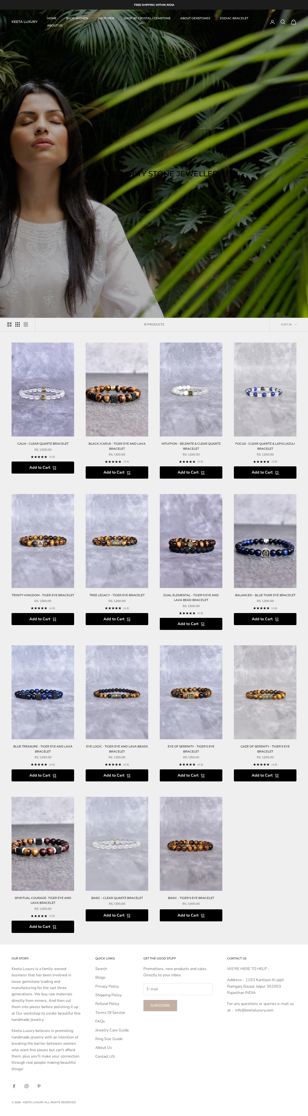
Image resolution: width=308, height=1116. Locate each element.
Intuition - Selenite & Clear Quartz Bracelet (191, 446)
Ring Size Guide (109, 1039)
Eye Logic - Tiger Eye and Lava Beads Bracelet (117, 749)
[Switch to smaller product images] (17, 324)
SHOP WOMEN (77, 18)
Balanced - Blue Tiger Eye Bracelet (265, 595)
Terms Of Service (110, 1012)
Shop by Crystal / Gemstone (147, 18)
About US (54, 25)
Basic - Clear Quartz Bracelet (117, 898)
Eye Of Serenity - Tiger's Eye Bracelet (191, 749)
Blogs (100, 977)
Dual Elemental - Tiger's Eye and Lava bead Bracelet (191, 597)
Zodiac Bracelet (234, 18)
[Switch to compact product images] (26, 324)
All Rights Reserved (60, 1102)
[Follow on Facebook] (14, 1086)
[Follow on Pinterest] (39, 1086)
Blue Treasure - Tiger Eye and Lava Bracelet (42, 749)
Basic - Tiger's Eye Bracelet (191, 898)
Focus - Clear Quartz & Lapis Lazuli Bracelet (265, 446)
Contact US (105, 1056)
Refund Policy (107, 1003)
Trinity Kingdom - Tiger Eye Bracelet (43, 595)
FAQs (100, 1021)
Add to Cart (39, 467)
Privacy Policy (107, 986)
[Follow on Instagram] (26, 1086)
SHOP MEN (106, 18)
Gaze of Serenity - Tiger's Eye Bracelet (265, 749)
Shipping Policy (108, 995)
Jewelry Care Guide (112, 1030)
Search (101, 968)
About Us (103, 1047)
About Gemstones (195, 18)
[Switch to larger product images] (9, 324)
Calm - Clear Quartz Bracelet (43, 443)
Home (52, 18)
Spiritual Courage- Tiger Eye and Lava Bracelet (43, 900)
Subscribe (160, 1005)
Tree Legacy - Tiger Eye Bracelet (117, 595)
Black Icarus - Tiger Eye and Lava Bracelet (117, 446)
